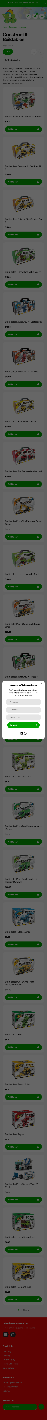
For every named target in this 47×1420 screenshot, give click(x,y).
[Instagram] (25, 733)
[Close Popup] (41, 683)
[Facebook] (21, 733)
